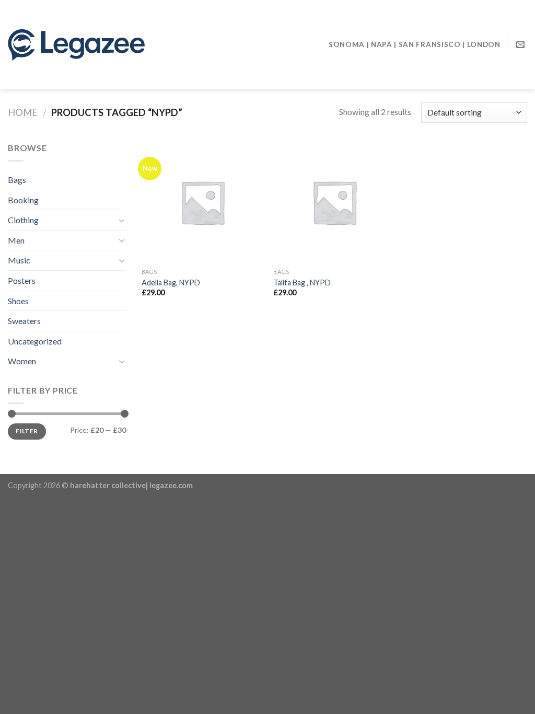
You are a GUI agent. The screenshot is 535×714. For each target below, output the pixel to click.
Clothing (23, 220)
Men (16, 240)
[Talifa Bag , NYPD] (334, 202)
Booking (23, 200)
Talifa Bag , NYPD (302, 282)
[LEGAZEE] (114, 45)
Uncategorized (35, 341)
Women (22, 361)
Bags (17, 180)
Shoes (18, 301)
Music (19, 260)
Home (23, 112)
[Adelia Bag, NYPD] (202, 202)
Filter (27, 431)
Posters (22, 280)
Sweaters (24, 321)
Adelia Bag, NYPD (171, 282)
